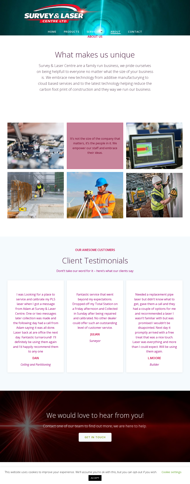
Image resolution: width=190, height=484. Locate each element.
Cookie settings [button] (171, 472)
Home (52, 31)
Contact (135, 31)
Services (93, 31)
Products (71, 31)
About (116, 31)
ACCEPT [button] (95, 478)
